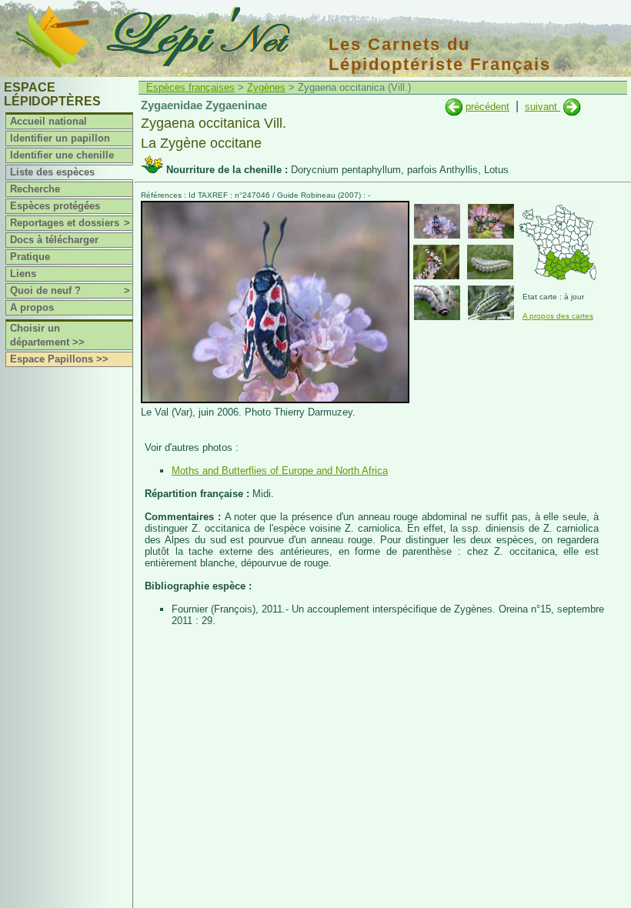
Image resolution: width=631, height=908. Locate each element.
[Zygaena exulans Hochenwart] (572, 106)
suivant (542, 106)
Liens (23, 273)
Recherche (35, 189)
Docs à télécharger (54, 239)
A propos (32, 307)
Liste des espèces (52, 172)
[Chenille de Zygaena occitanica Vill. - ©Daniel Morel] (491, 303)
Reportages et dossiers (70, 223)
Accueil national (48, 121)
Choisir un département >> (47, 335)
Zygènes (266, 87)
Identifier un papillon (60, 138)
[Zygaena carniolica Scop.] (453, 106)
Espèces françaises (190, 87)
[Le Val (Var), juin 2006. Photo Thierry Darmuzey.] (275, 400)
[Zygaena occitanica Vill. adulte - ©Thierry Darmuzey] (437, 221)
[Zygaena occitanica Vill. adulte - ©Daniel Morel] (491, 221)
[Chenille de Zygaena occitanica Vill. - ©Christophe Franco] (490, 262)
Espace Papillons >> (59, 359)
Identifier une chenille (62, 155)
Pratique (30, 256)
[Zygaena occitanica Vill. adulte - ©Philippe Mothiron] (436, 262)
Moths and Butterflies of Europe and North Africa (280, 470)
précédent (487, 106)
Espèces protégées (55, 206)
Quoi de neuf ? (70, 290)
